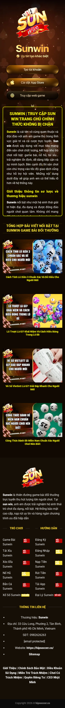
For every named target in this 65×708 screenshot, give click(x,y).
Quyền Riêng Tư (34, 677)
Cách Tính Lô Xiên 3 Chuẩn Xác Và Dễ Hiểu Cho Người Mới (32, 279)
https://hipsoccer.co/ (40, 648)
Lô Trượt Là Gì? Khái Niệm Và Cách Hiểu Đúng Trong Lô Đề (32, 333)
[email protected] (34, 641)
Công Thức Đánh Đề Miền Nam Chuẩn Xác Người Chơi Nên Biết (32, 442)
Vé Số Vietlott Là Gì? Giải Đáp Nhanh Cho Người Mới (32, 388)
